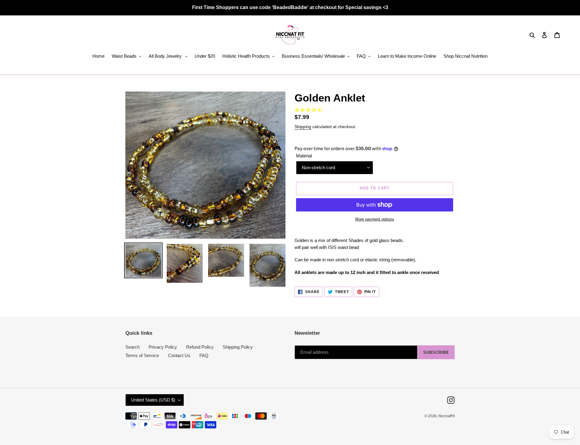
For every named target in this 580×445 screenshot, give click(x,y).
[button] (309, 109)
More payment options (374, 219)
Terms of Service (142, 355)
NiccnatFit (446, 416)
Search (132, 347)
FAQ (203, 355)
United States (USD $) (153, 399)
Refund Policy (200, 347)
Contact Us (179, 355)
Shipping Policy (238, 347)
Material (304, 155)
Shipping (303, 126)
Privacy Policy (163, 347)
